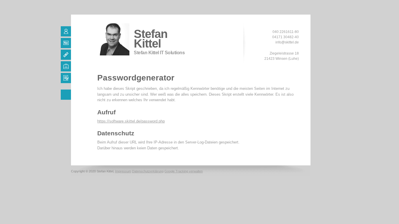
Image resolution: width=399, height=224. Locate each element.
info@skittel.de (287, 42)
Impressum (123, 171)
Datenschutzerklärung (148, 171)
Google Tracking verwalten (183, 171)
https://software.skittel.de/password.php (131, 121)
